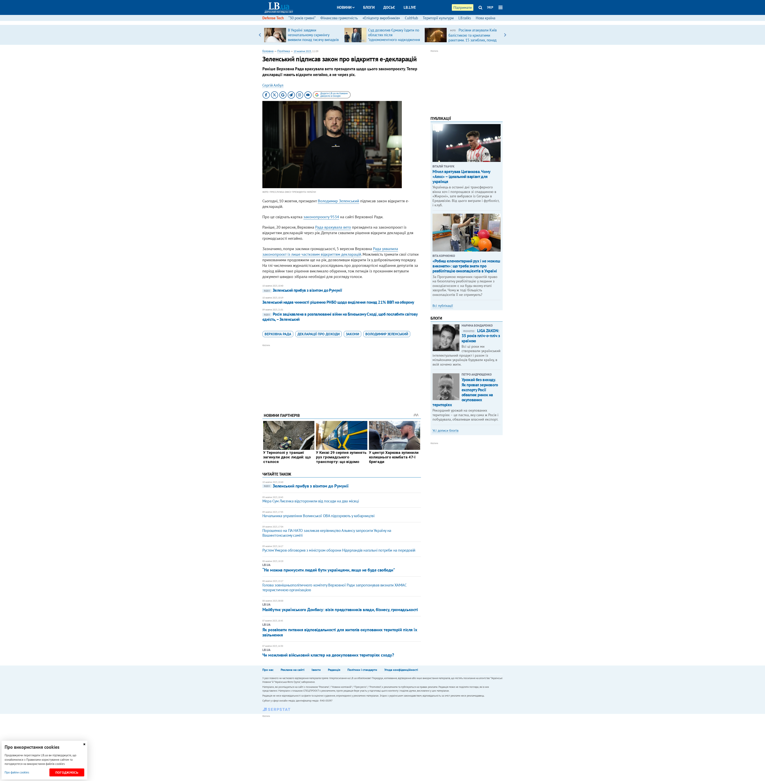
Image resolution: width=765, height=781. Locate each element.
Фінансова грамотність (339, 18)
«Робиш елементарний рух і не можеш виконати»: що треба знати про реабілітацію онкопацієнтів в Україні (466, 266)
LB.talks (464, 18)
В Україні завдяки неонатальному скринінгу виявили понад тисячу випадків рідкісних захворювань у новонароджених (313, 40)
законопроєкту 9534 (321, 216)
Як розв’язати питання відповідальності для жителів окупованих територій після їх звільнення (339, 632)
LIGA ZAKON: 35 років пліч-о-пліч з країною (481, 335)
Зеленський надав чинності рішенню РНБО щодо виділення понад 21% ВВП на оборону (338, 302)
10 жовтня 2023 (302, 51)
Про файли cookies (17, 772)
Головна (268, 51)
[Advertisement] (341, 375)
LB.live (410, 7)
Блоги (369, 7)
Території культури (438, 18)
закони (352, 334)
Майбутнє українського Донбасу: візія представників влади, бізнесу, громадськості (340, 609)
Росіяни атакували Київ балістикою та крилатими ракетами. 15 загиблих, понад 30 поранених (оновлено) (472, 37)
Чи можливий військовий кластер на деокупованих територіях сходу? (328, 655)
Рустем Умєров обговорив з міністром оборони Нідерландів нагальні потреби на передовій (338, 550)
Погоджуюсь (66, 772)
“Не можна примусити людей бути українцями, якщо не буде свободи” (328, 570)
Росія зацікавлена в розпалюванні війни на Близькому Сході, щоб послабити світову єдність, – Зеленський (340, 316)
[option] (302, 35)
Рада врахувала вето (333, 227)
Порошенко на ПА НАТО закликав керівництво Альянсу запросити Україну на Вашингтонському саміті (326, 533)
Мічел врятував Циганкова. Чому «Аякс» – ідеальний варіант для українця (461, 176)
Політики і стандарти (362, 670)
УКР (490, 7)
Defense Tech (273, 18)
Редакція (334, 670)
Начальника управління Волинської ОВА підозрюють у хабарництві (318, 515)
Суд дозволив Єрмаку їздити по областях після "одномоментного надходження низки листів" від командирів (394, 37)
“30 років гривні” (302, 18)
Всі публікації (443, 305)
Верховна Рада (278, 334)
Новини (344, 7)
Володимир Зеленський (338, 201)
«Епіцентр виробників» (381, 18)
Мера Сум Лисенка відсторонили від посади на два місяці (310, 501)
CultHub (411, 18)
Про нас (268, 670)
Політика (283, 51)
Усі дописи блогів (445, 430)
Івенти (316, 670)
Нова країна (485, 18)
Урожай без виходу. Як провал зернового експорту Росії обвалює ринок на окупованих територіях (465, 392)
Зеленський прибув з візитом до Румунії (303, 290)
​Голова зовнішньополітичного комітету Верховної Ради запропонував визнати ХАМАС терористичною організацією (334, 587)
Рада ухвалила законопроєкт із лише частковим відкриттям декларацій (330, 251)
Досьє (389, 7)
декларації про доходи (318, 334)
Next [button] (505, 35)
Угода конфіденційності (401, 670)
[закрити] (84, 744)
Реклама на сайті (292, 670)
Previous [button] (259, 35)
